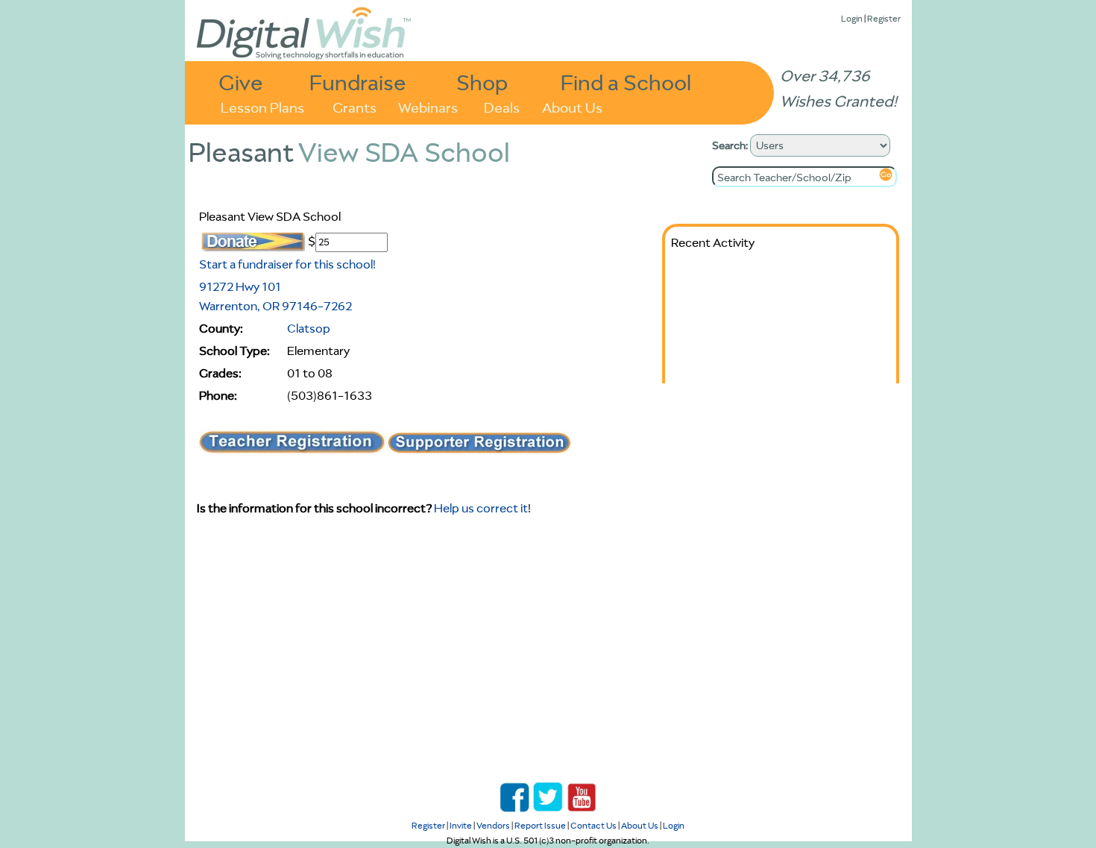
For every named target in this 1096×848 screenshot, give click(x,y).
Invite (461, 825)
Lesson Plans (262, 106)
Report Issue (540, 825)
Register (884, 18)
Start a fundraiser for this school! (287, 264)
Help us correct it (481, 508)
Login (852, 18)
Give (240, 81)
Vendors (493, 825)
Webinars (428, 106)
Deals (502, 106)
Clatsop (308, 328)
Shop (482, 81)
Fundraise (357, 81)
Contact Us (593, 825)
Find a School (626, 81)
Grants (355, 106)
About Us (572, 106)
